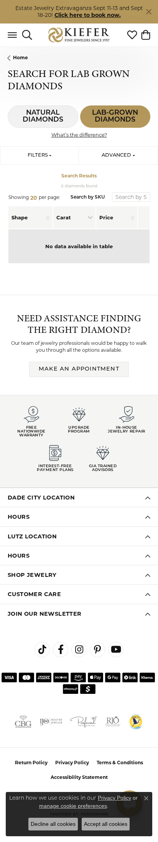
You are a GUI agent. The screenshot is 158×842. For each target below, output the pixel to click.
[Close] (148, 12)
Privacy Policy (72, 762)
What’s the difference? (79, 135)
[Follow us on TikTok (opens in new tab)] (42, 649)
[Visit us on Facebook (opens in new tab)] (60, 649)
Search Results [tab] (79, 176)
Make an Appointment (79, 369)
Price (106, 217)
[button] (27, 35)
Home (20, 57)
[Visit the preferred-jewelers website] (83, 721)
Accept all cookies (105, 824)
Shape (20, 217)
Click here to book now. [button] (87, 15)
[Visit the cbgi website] (23, 721)
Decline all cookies (53, 824)
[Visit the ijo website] (51, 721)
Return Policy (31, 762)
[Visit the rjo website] (112, 721)
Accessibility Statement (79, 777)
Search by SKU (88, 197)
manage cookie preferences (73, 806)
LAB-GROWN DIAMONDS (115, 116)
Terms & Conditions (120, 762)
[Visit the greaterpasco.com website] (135, 721)
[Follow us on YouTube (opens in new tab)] (115, 649)
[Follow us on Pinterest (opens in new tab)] (97, 649)
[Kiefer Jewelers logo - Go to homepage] (79, 35)
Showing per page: (34, 197)
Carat (63, 217)
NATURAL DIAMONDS (43, 116)
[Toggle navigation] (12, 35)
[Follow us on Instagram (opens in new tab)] (79, 649)
